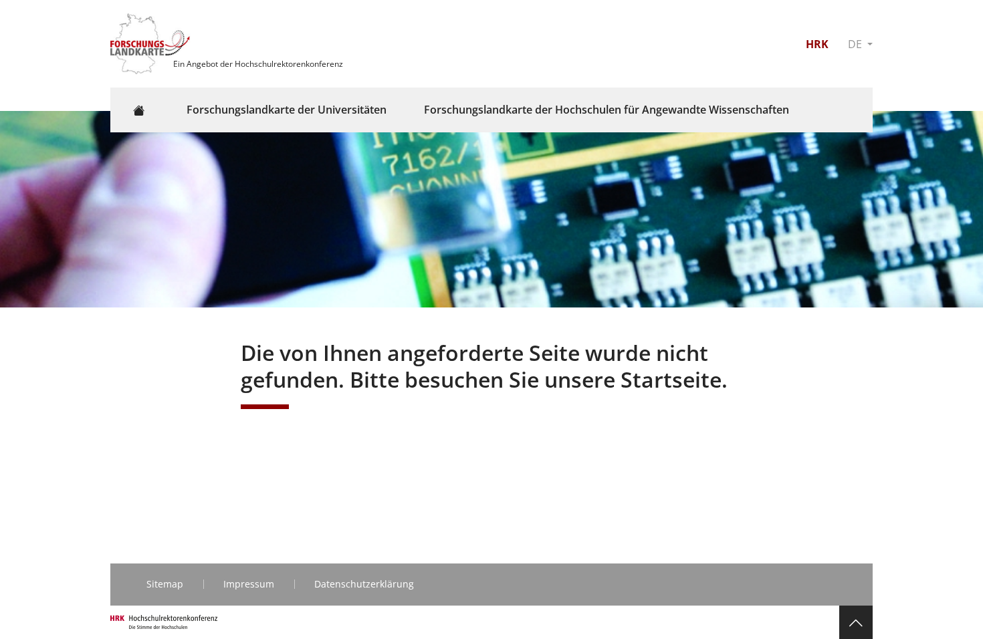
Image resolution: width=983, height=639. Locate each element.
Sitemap (164, 584)
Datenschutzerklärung (364, 584)
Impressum (248, 584)
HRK (817, 44)
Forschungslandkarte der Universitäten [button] (287, 109)
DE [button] (856, 44)
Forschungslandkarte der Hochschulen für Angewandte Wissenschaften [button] (606, 109)
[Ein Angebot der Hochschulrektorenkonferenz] (151, 42)
